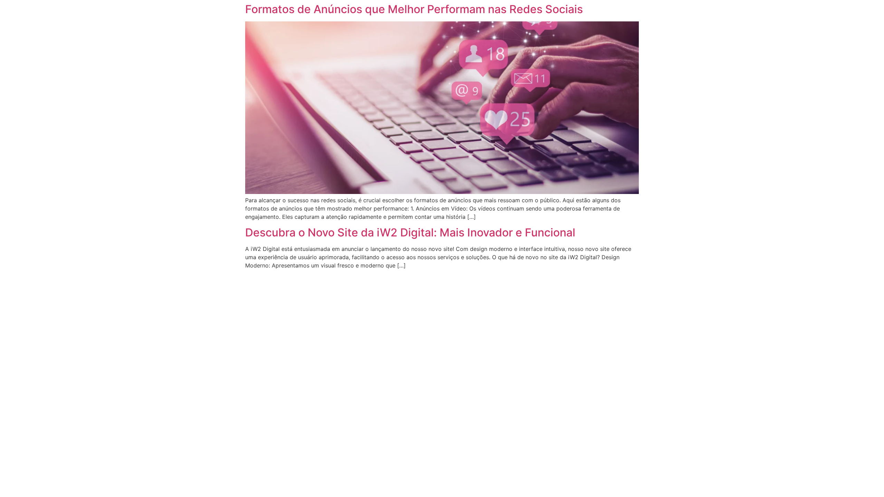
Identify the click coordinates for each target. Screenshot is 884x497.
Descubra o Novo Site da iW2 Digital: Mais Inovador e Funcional (410, 232)
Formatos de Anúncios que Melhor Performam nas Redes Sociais (414, 9)
